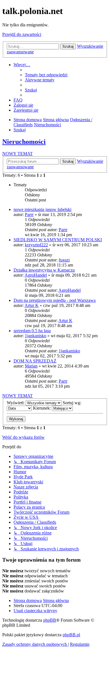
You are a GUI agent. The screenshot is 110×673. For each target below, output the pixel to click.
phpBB (49, 620)
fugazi (64, 260)
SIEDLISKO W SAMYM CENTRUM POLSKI (58, 239)
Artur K (32, 305)
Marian (31, 366)
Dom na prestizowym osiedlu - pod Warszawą (55, 300)
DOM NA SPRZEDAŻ (35, 361)
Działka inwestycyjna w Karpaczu (44, 270)
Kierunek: (42, 408)
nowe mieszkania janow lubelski (42, 209)
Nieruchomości (24, 141)
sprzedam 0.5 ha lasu (32, 330)
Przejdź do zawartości (21, 34)
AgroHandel (36, 275)
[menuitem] (46, 74)
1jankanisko (35, 335)
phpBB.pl (71, 634)
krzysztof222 (36, 244)
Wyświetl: (16, 402)
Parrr (29, 214)
